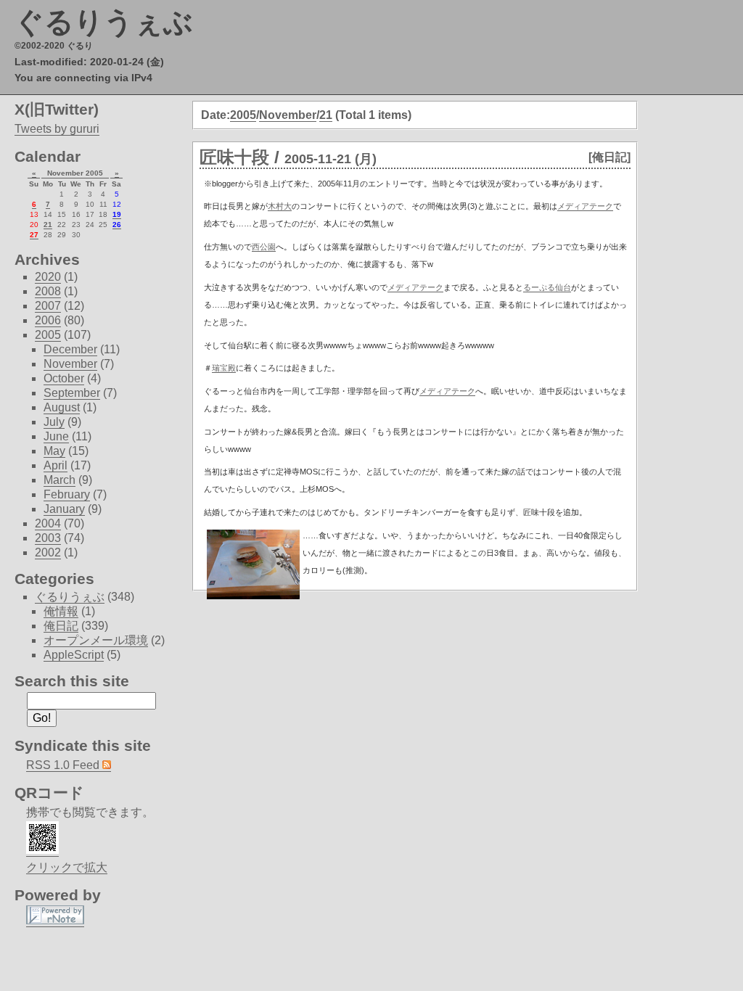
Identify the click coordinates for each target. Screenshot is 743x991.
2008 (48, 291)
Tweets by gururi (57, 129)
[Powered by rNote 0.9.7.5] (55, 920)
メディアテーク (585, 206)
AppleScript (74, 655)
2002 (48, 552)
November (287, 115)
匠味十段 (234, 157)
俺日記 (61, 626)
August (62, 407)
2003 (48, 538)
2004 (48, 523)
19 (116, 214)
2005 (243, 115)
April (55, 465)
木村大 (280, 206)
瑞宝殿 (224, 367)
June (56, 436)
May (54, 451)
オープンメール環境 (96, 640)
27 (34, 235)
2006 (48, 320)
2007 (48, 306)
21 (325, 115)
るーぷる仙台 (547, 287)
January (64, 509)
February (67, 494)
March (59, 480)
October (64, 378)
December (70, 349)
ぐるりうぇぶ (104, 22)
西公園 (264, 246)
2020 (48, 277)
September (72, 393)
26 (116, 225)
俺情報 (61, 611)
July (54, 422)
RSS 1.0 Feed (64, 765)
